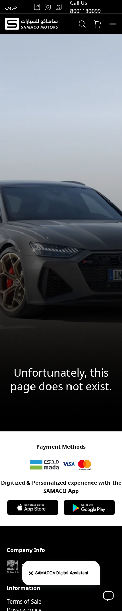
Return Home (61, 413)
